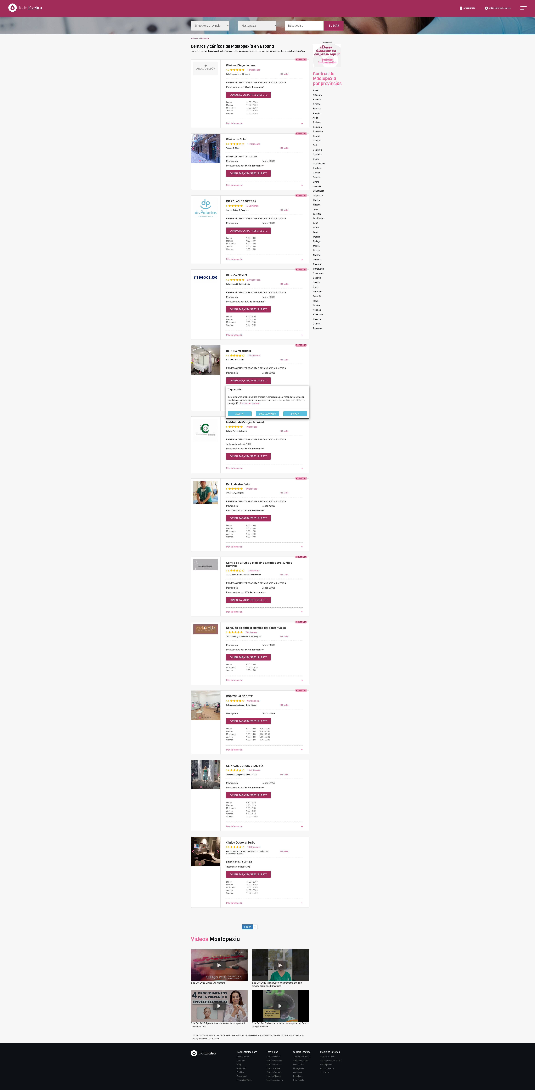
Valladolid (318, 314)
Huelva (316, 200)
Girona (316, 182)
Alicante (317, 99)
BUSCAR (334, 25)
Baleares (317, 127)
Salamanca (318, 273)
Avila (315, 117)
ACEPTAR (239, 414)
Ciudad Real (319, 163)
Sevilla (316, 282)
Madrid (316, 236)
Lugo (315, 232)
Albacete (317, 95)
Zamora (316, 323)
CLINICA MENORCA (238, 351)
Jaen (315, 209)
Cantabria (317, 150)
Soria (315, 287)
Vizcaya (317, 319)
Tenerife (317, 296)
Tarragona (318, 291)
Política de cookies (249, 403)
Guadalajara (318, 191)
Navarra (316, 255)
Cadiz (316, 145)
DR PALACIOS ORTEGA (241, 201)
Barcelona (318, 131)
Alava (315, 90)
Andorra (317, 108)
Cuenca (316, 177)
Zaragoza (317, 328)
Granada (317, 186)
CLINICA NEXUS (236, 275)
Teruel (316, 301)
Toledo (316, 305)
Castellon (317, 154)
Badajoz (317, 122)
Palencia (317, 264)
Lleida (316, 227)
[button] (264, 123)
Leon (315, 223)
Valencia (317, 310)
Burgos (316, 136)
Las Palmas (319, 218)
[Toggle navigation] (523, 8)
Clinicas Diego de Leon (241, 65)
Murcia (316, 250)
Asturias (317, 113)
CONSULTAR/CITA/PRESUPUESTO (248, 94)
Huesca (316, 204)
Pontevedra (318, 268)
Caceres (317, 140)
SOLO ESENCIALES (267, 414)
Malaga (316, 241)
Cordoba (317, 168)
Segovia (317, 278)
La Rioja (317, 214)
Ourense (317, 259)
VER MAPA (284, 74)
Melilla (316, 246)
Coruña (316, 172)
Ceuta (316, 159)
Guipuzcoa (318, 195)
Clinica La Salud (236, 139)
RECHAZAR (295, 414)
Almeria (316, 104)
